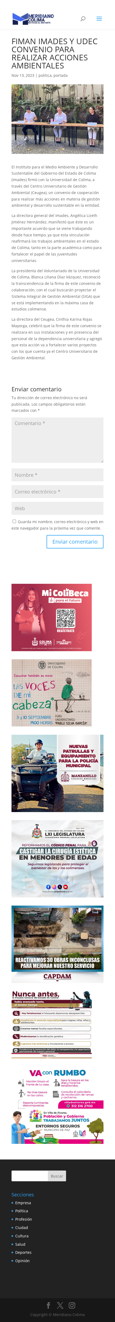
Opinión (22, 1260)
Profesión (23, 1219)
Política (21, 1210)
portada (60, 75)
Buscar (57, 1176)
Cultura (22, 1235)
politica (45, 75)
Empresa (23, 1202)
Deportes (23, 1252)
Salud (20, 1244)
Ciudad (21, 1227)
